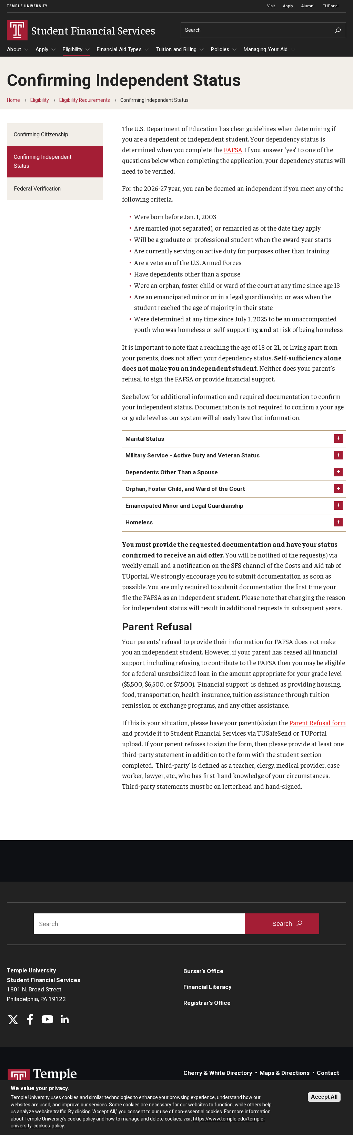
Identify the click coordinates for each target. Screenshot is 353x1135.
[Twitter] (13, 1020)
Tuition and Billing (176, 49)
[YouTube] (47, 1020)
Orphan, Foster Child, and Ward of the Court (185, 488)
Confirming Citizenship (41, 134)
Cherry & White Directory (217, 1072)
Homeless (139, 522)
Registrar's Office (207, 1002)
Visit (271, 6)
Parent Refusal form (317, 722)
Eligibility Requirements (84, 100)
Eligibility (72, 49)
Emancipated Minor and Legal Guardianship (184, 505)
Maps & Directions (285, 1072)
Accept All (324, 1097)
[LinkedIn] (65, 1020)
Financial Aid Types (119, 49)
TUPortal (331, 6)
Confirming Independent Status (42, 161)
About (14, 49)
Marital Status (144, 438)
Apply (288, 6)
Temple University (27, 6)
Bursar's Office (203, 971)
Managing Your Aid (266, 49)
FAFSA (233, 149)
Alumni (307, 6)
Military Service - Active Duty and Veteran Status (192, 455)
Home (13, 100)
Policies (220, 49)
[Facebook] (30, 1020)
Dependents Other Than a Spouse (171, 472)
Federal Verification (37, 188)
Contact (328, 1072)
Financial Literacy (207, 986)
